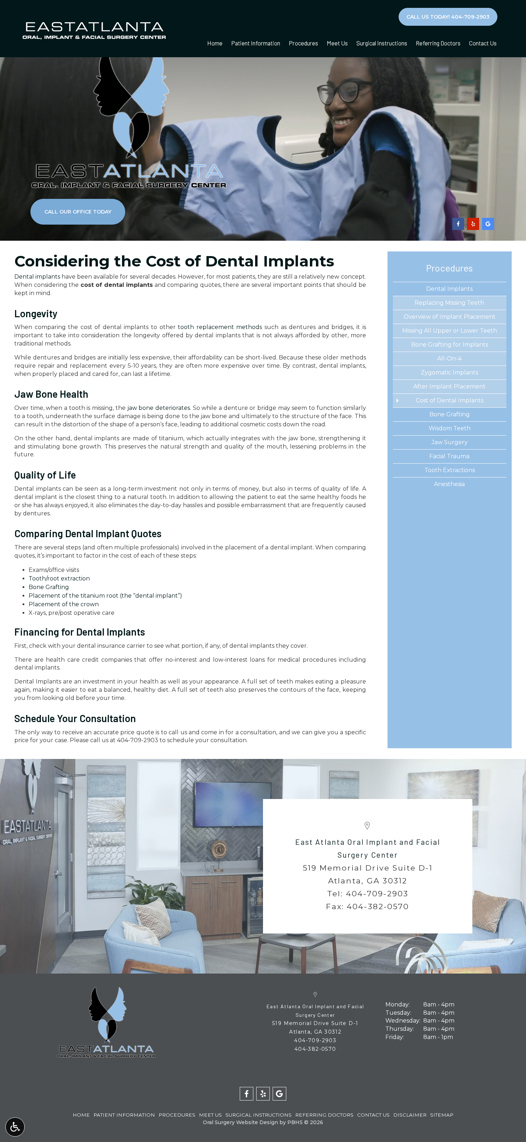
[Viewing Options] (15, 1127)
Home (215, 43)
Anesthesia (449, 484)
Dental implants (37, 276)
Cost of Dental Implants (449, 400)
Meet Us (337, 43)
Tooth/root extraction (59, 578)
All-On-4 (449, 358)
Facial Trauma (449, 456)
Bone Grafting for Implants (449, 344)
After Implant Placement (449, 386)
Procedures (303, 43)
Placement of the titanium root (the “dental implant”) (105, 595)
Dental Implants (449, 288)
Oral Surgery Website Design (240, 1122)
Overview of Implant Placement (450, 316)
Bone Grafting (49, 587)
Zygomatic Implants (449, 372)
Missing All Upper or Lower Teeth (449, 330)
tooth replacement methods (220, 327)
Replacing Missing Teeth (449, 302)
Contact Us (483, 43)
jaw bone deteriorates (158, 408)
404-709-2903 (137, 740)
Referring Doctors (438, 43)
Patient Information (255, 43)
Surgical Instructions (381, 43)
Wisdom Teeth (450, 428)
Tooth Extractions (449, 470)
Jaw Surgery (450, 442)
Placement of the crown (64, 604)
